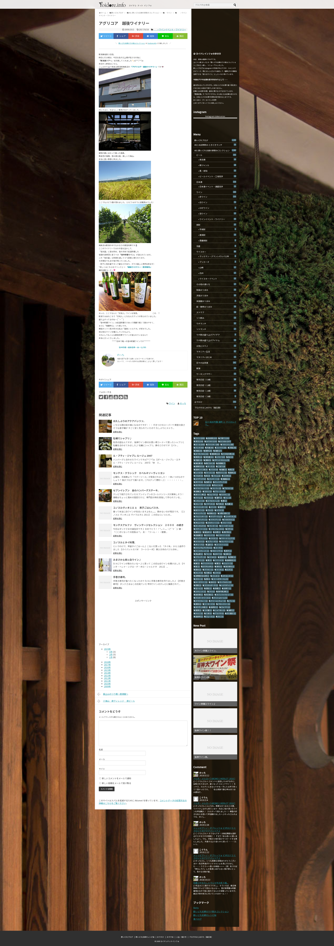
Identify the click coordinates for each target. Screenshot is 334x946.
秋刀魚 (209, 594)
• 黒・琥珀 (215, 170)
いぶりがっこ (227, 585)
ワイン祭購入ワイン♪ (205, 704)
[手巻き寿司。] (105, 582)
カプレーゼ (213, 541)
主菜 (210, 544)
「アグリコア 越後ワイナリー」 (144, 66)
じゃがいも (231, 516)
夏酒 (198, 610)
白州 (213, 582)
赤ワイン (222, 473)
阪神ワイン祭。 (202, 757)
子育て (224, 438)
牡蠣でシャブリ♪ (122, 438)
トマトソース (224, 535)
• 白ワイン (215, 202)
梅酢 (231, 610)
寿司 (219, 566)
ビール (215, 155)
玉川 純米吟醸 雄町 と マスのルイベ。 (220, 423)
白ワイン (200, 510)
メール (102, 759)
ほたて (218, 554)
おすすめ (170, 937)
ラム (210, 510)
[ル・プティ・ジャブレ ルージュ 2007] (105, 460)
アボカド (228, 488)
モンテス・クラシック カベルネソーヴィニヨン (139, 473)
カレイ (199, 573)
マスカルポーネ (211, 585)
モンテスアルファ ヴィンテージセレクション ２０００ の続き (148, 525)
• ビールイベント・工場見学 (215, 176)
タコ (212, 591)
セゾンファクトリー (225, 594)
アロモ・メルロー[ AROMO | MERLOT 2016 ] (214, 778)
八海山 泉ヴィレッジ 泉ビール (119, 700)
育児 (199, 441)
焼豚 (224, 469)
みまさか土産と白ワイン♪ (127, 559)
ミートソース (222, 544)
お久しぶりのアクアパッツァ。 (129, 421)
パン (232, 601)
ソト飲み (215, 318)
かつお (212, 557)
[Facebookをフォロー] (106, 397)
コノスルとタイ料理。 (125, 542)
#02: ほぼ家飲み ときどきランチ (215, 144)
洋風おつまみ (215, 295)
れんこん (218, 485)
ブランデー (201, 557)
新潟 (215, 368)
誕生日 (208, 532)
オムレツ (200, 523)
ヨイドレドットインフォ (169, 941)
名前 (101, 749)
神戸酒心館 (223, 591)
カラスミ (200, 541)
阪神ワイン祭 (201, 469)
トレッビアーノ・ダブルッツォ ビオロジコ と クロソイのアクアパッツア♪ (214, 829)
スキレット (201, 591)
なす (229, 569)
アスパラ (219, 613)
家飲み (212, 513)
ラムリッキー (201, 516)
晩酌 (222, 507)
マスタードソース (203, 598)
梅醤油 (226, 479)
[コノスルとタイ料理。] (105, 547)
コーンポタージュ (220, 579)
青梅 (208, 460)
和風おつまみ (215, 290)
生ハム (199, 588)
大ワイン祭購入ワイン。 (206, 650)
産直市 (199, 616)
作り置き (231, 613)
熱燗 (217, 588)
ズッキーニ (214, 479)
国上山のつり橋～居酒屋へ (115, 694)
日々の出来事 (215, 362)
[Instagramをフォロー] (111, 397)
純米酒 (199, 594)
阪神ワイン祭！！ (203, 730)
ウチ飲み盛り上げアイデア (215, 334)
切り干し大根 (201, 607)
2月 (110, 654)
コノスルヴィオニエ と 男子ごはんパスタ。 (136, 507)
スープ (219, 548)
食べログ (197, 918)
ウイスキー (215, 251)
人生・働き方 (181, 937)
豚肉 (233, 473)
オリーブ (200, 544)
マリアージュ (216, 516)
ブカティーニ (213, 523)
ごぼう (221, 466)
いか (217, 573)
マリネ (220, 569)
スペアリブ (201, 479)
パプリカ (210, 504)
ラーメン (210, 473)
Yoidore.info (152, 43)
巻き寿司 (229, 566)
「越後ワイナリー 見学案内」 (139, 267)
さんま (215, 576)
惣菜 (198, 585)
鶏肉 (198, 604)
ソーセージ (210, 604)
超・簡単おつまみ (215, 306)
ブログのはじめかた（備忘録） (215, 407)
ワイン (172, 403)
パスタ (214, 469)
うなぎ (199, 476)
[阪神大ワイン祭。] (215, 667)
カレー (199, 504)
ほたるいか (228, 576)
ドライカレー (201, 601)
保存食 (209, 457)
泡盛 (215, 246)
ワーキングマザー (215, 374)
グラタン (209, 569)
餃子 (228, 551)
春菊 (233, 557)
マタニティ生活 (215, 351)
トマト (220, 510)
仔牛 (230, 529)
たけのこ (225, 494)
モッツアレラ (221, 482)
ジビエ (214, 538)
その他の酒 (228, 454)
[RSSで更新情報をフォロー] (126, 397)
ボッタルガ (201, 526)
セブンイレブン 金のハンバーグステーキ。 (136, 490)
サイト (102, 768)
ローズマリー (201, 582)
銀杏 (209, 588)
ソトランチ (215, 329)
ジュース (210, 616)
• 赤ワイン (215, 196)
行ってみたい (225, 582)
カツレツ (210, 535)
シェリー (228, 563)
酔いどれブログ (215, 140)
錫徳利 (223, 557)
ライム (199, 498)
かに (220, 616)
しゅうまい (220, 610)
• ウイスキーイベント (215, 278)
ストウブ (215, 312)
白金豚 (199, 535)
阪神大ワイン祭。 (203, 677)
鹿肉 (198, 532)
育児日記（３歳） (215, 396)
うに (209, 554)
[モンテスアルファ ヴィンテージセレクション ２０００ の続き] (105, 530)
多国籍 (221, 463)
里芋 (219, 498)
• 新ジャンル (215, 165)
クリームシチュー (218, 601)
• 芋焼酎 (215, 229)
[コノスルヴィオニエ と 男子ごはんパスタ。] (105, 512)
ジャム (216, 476)
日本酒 (215, 182)
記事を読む (117, 431)
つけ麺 (208, 610)
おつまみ (225, 441)
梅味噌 (216, 454)
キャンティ (201, 513)
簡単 (208, 451)
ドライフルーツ (202, 488)
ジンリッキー (201, 507)
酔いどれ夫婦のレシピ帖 (204, 915)
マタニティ (227, 444)
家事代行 (200, 466)
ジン (213, 507)
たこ (228, 498)
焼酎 (215, 224)
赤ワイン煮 (201, 494)
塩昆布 (214, 607)
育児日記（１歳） (215, 385)
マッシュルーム (220, 598)
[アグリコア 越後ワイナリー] (150, 36)
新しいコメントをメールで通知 (116, 778)
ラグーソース (201, 529)
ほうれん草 (208, 566)
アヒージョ (220, 491)
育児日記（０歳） (215, 379)
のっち (183, 403)
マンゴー (213, 526)
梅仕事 (199, 463)
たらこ (199, 613)
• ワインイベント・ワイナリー (169, 29)
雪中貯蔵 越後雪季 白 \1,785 (132, 347)
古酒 (217, 532)
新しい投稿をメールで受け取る (116, 783)
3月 (110, 651)
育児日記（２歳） (215, 390)
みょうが (213, 494)
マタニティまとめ (215, 357)
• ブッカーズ (215, 262)
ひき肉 (227, 476)
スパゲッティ (201, 519)
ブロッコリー (224, 604)
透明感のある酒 (202, 576)
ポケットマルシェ (221, 460)
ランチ (200, 447)
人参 (209, 613)
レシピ (199, 473)
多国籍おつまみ (215, 301)
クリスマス (208, 563)
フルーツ (227, 523)
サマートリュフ (228, 538)
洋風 (233, 447)
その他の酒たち (215, 284)
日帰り (227, 588)
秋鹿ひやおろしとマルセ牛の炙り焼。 (211, 882)
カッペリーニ (227, 541)
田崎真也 (231, 560)
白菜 (228, 554)
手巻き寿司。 (120, 577)
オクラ (199, 482)
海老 (209, 482)
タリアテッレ (201, 538)
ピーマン (200, 560)
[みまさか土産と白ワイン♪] (105, 564)
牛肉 (221, 504)
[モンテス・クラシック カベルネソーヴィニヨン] (105, 478)
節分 (198, 569)
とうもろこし (213, 501)
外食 (210, 447)
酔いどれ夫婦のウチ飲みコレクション (132, 43)
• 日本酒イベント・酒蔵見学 (215, 186)
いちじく (200, 501)
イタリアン (216, 519)
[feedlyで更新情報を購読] (121, 397)
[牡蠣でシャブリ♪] (105, 443)
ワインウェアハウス (204, 548)
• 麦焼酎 (215, 235)
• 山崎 (215, 267)
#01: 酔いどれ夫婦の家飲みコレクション (215, 150)
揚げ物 (227, 532)
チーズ (211, 466)
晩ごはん (210, 463)
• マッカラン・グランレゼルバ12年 (215, 256)
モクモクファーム (203, 485)
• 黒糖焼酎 (215, 240)
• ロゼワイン (215, 208)
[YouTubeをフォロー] (116, 397)
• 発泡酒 (215, 159)
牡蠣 (229, 504)
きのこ (199, 579)
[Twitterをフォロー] (101, 397)
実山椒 (199, 554)
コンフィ (216, 488)
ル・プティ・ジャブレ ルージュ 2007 (132, 455)
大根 (209, 573)
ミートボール (227, 526)
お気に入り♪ (215, 346)
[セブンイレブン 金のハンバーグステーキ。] (105, 495)
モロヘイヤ (217, 551)
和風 (199, 451)
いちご (221, 457)
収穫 (198, 491)
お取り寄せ (225, 513)
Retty (196, 907)
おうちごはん (202, 454)
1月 (110, 657)
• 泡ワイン (215, 213)
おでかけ (215, 402)
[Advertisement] (121, 620)
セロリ (208, 491)
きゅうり (225, 607)
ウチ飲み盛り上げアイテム (215, 340)
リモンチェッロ (217, 529)
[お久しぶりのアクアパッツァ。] (105, 426)
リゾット (219, 560)
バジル (209, 498)
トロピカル (229, 519)
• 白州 (215, 273)
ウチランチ (215, 323)
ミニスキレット (202, 551)
